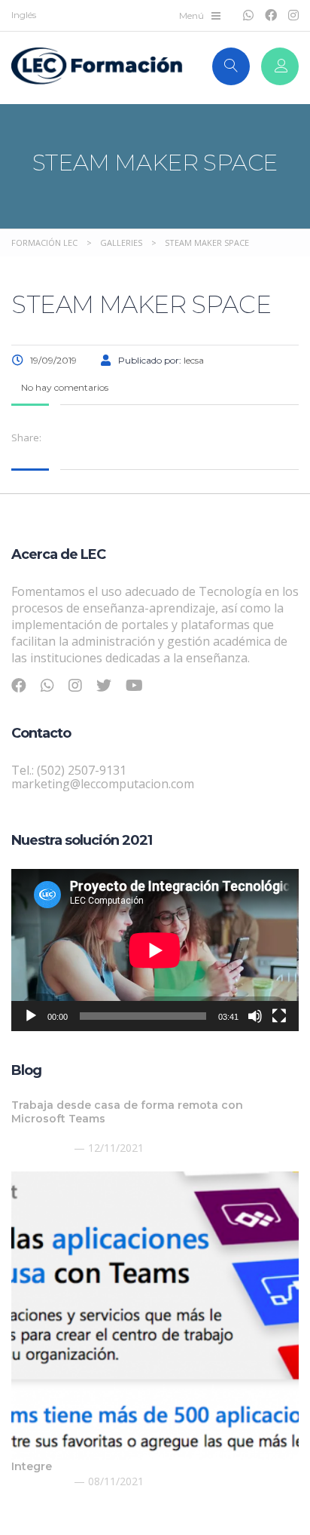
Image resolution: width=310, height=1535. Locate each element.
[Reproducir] (30, 1016)
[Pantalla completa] (279, 1016)
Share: (26, 437)
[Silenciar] (255, 1016)
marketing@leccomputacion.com (102, 783)
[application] (155, 950)
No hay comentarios (63, 387)
